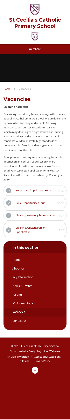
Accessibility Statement (47, 356)
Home (7, 89)
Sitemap (25, 361)
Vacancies (25, 89)
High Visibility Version (17, 356)
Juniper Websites (50, 351)
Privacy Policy (42, 361)
